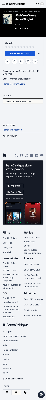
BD (5, 293)
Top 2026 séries (32, 237)
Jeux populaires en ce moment (12, 286)
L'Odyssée (7, 247)
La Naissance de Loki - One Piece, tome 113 (11, 309)
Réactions (9, 125)
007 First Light (9, 270)
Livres (28, 258)
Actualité (7, 252)
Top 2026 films (10, 238)
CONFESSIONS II (32, 304)
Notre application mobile (14, 336)
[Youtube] (41, 156)
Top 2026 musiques (33, 299)
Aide (5, 345)
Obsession (8, 242)
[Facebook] (21, 156)
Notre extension (10, 340)
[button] (42, 4)
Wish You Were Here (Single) (32, 11)
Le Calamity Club (32, 269)
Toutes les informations (14, 84)
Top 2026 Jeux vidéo (10, 265)
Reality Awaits (30, 310)
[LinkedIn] (36, 156)
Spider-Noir (29, 241)
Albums (17, 11)
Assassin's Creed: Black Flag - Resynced (11, 277)
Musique (30, 293)
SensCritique (7, 11)
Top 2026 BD (9, 298)
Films (6, 232)
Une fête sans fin (11, 302)
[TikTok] (31, 156)
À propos (7, 331)
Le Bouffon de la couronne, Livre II (33, 277)
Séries (28, 232)
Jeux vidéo (10, 258)
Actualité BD (9, 316)
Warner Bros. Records (20, 78)
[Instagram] (26, 156)
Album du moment (33, 315)
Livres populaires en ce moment (32, 285)
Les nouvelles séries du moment (32, 251)
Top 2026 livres (31, 264)
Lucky (27, 245)
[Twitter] (16, 156)
